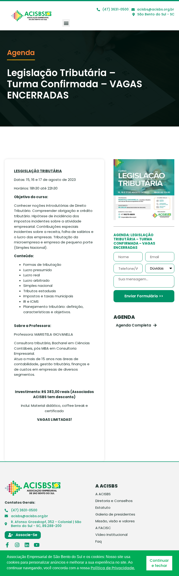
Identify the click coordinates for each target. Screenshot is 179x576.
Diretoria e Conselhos (114, 500)
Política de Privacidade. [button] (113, 568)
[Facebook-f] (7, 545)
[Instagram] (17, 545)
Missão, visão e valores (115, 521)
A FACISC (103, 528)
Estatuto (102, 507)
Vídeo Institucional (111, 534)
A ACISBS (103, 494)
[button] (66, 23)
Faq (98, 541)
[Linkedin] (26, 545)
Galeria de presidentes (115, 514)
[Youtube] (36, 545)
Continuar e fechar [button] (159, 563)
